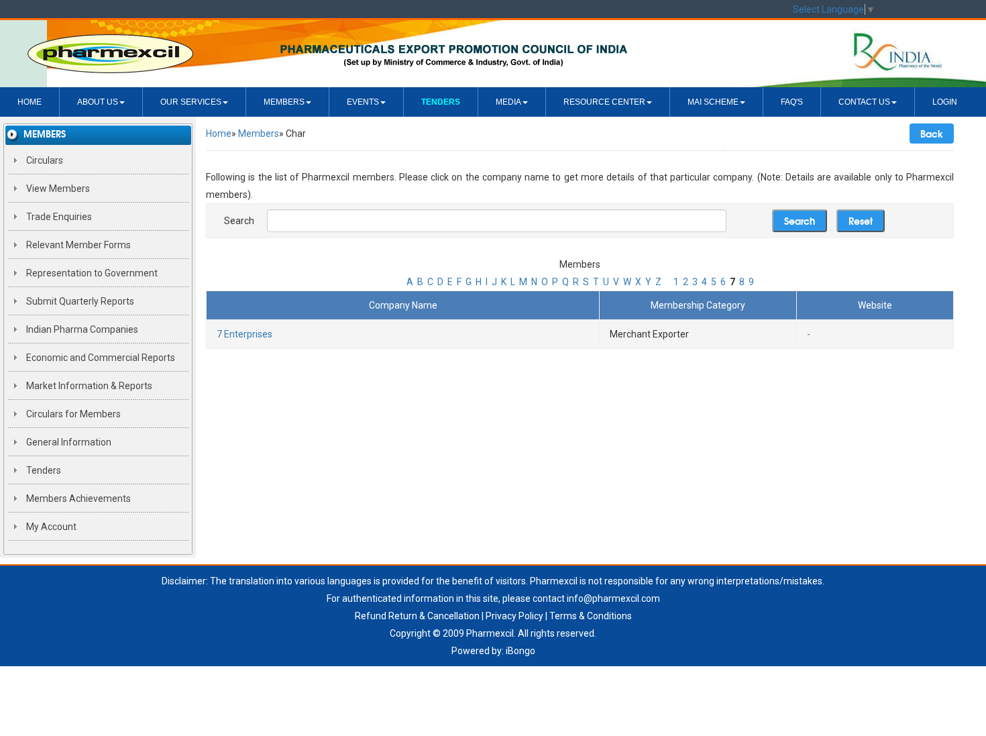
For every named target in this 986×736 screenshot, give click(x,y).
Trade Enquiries (58, 216)
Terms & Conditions (590, 616)
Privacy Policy (514, 616)
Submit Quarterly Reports (79, 301)
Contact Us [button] (864, 102)
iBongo (520, 650)
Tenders (42, 470)
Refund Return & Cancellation (417, 616)
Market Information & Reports (88, 385)
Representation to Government (91, 273)
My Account (50, 526)
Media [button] (508, 102)
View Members (57, 188)
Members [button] (284, 102)
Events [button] (363, 102)
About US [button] (97, 102)
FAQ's (792, 102)
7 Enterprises (244, 334)
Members (258, 133)
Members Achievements (77, 498)
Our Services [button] (190, 102)
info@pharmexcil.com (613, 598)
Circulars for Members (72, 414)
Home (29, 102)
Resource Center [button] (604, 102)
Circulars (43, 160)
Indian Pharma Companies (81, 329)
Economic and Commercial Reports (99, 357)
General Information (67, 442)
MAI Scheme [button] (713, 102)
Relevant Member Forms (77, 245)
